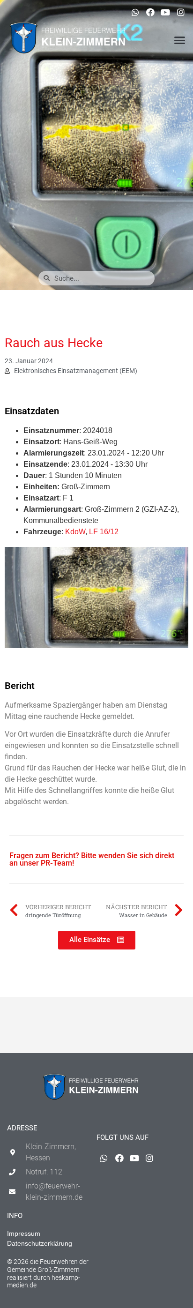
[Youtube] (165, 12)
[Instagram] (180, 12)
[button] (179, 40)
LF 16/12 (104, 532)
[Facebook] (150, 12)
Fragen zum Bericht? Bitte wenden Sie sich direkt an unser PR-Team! (91, 859)
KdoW (75, 532)
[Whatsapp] (134, 12)
